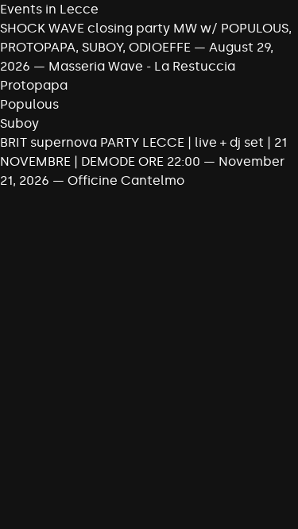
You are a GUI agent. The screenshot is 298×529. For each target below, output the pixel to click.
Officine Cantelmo (126, 180)
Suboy (19, 123)
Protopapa (34, 85)
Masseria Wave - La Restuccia (141, 66)
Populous (29, 104)
